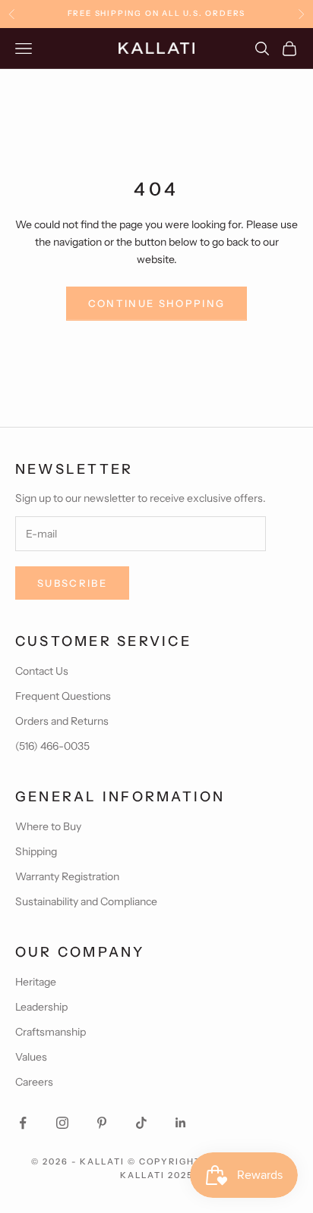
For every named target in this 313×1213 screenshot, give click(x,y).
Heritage (35, 982)
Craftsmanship (50, 1032)
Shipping (36, 851)
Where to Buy (48, 826)
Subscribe (72, 583)
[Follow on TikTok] (141, 1122)
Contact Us (41, 671)
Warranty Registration (67, 876)
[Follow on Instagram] (62, 1122)
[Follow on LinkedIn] (180, 1122)
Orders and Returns (62, 721)
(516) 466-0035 (52, 746)
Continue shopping (157, 303)
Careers (34, 1082)
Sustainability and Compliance (86, 901)
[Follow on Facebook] (22, 1122)
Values (31, 1057)
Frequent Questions (63, 696)
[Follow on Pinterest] (101, 1122)
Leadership (41, 1007)
